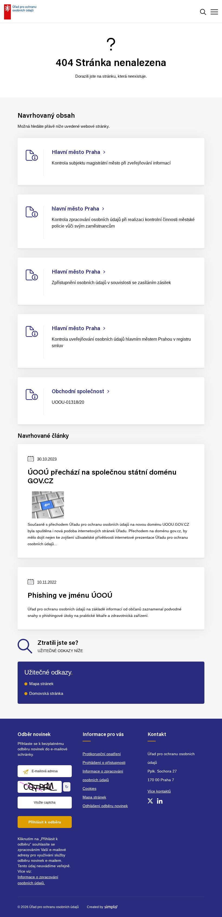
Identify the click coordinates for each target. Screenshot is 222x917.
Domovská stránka (46, 693)
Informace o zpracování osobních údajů (103, 775)
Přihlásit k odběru (44, 822)
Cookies (89, 788)
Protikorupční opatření (102, 754)
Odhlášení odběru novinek (105, 806)
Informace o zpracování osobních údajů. (38, 880)
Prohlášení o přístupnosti (104, 762)
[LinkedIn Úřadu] (159, 801)
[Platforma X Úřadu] (150, 800)
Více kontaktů (159, 791)
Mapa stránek (41, 683)
